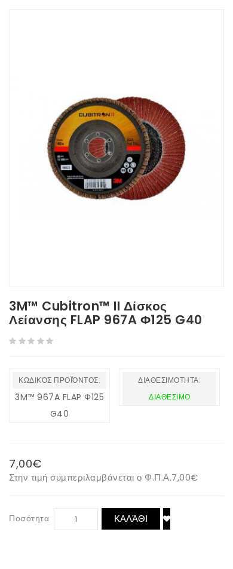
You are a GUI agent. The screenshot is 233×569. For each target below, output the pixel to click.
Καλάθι (131, 518)
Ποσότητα (29, 518)
